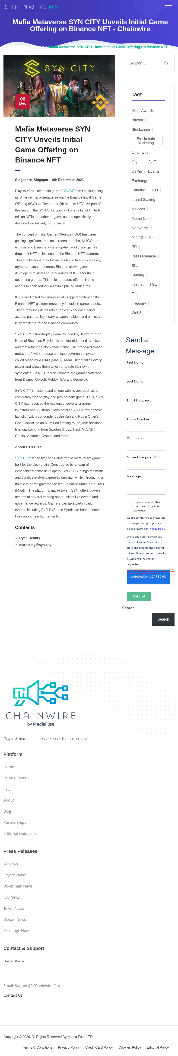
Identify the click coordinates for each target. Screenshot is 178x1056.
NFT (152, 237)
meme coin (141, 218)
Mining (137, 237)
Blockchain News (18, 886)
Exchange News (17, 930)
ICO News (11, 897)
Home (17, 47)
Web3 (136, 313)
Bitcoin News (14, 919)
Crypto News (14, 875)
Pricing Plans (14, 778)
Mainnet (138, 209)
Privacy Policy (69, 1047)
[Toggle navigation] (168, 5)
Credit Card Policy (99, 1047)
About (8, 800)
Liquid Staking (143, 200)
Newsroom (35, 47)
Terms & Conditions (37, 1047)
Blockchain (141, 130)
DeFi (153, 162)
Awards (147, 111)
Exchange (140, 181)
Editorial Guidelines (20, 833)
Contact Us (13, 995)
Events (153, 171)
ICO (154, 190)
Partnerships (14, 822)
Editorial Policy (158, 1047)
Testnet (137, 284)
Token (137, 294)
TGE (153, 284)
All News (10, 863)
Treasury (139, 303)
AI (133, 111)
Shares (137, 266)
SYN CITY (69, 191)
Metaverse (140, 228)
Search (128, 608)
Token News (13, 908)
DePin (137, 171)
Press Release (144, 256)
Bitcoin (137, 120)
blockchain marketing (146, 141)
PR (134, 247)
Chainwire (140, 152)
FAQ (6, 789)
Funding (138, 190)
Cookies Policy (129, 1047)
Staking (138, 275)
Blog (7, 811)
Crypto (137, 162)
